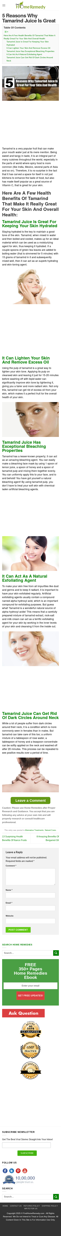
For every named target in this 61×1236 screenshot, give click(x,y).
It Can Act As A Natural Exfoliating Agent (24, 54)
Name (9, 890)
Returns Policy (32, 1206)
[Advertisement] (26, 124)
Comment (11, 866)
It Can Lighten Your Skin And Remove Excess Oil (28, 48)
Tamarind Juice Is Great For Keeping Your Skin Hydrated (28, 43)
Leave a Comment (30, 800)
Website (9, 916)
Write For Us (30, 1209)
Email (9, 903)
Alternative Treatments (34, 830)
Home (5, 1206)
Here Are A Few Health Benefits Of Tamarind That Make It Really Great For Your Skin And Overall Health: (29, 37)
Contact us (16, 1206)
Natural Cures (50, 830)
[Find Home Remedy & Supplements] (30, 5)
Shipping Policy (50, 1206)
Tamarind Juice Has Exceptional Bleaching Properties (30, 51)
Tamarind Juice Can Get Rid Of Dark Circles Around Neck (30, 59)
